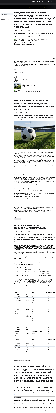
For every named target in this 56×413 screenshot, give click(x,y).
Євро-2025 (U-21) (27, 360)
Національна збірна (4, 16)
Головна (2, 6)
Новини (5, 6)
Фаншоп (37, 1)
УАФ (15, 69)
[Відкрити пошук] (45, 1)
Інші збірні (3, 22)
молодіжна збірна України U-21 (19, 360)
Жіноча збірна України (5, 19)
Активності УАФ (10, 6)
